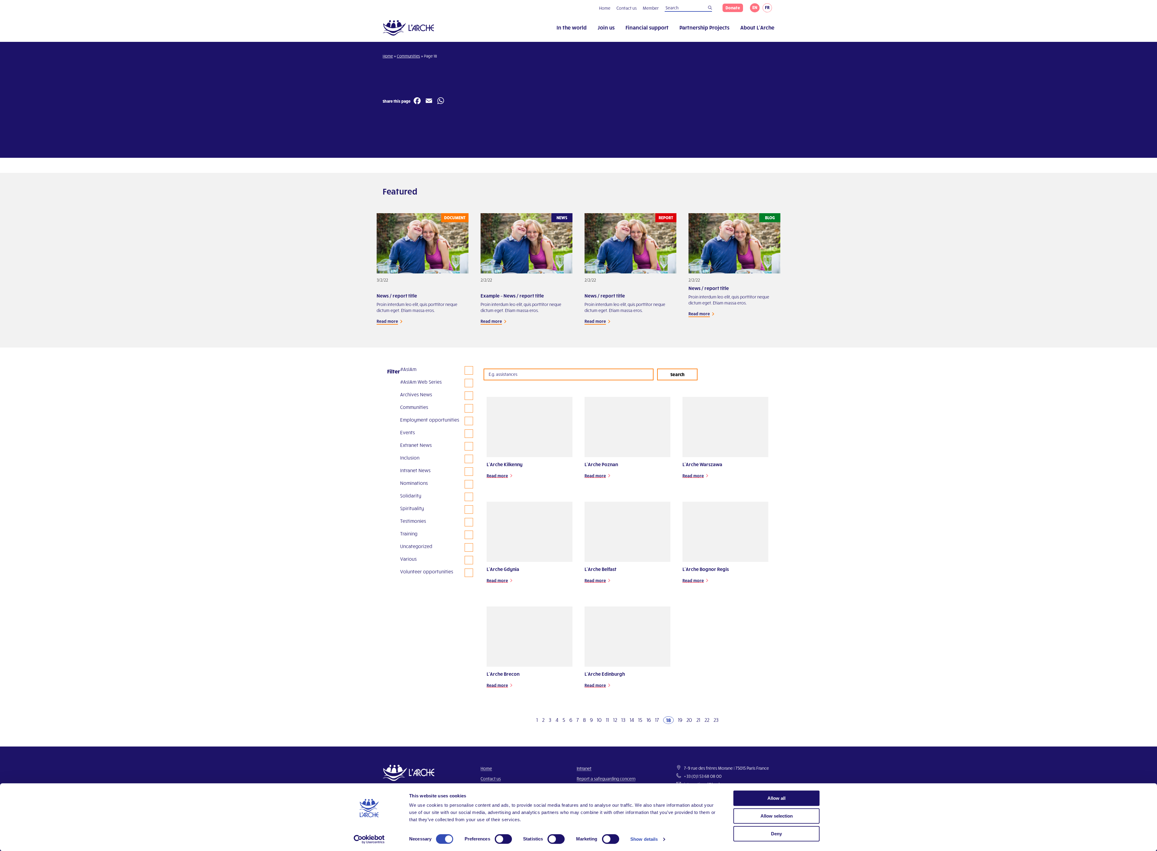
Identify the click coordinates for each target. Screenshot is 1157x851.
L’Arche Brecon (503, 674)
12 (615, 720)
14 (632, 720)
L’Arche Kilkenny (504, 464)
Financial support (647, 27)
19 (680, 720)
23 (716, 720)
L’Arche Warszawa (702, 464)
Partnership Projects (704, 27)
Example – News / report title (512, 295)
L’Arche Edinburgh (605, 674)
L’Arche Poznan (601, 464)
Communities (408, 56)
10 (599, 720)
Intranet (584, 768)
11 (607, 720)
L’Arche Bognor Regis (705, 569)
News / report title (397, 295)
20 (689, 720)
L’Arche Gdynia (503, 569)
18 (668, 720)
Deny (776, 833)
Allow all (776, 798)
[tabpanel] (423, 275)
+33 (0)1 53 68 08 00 (703, 776)
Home (604, 8)
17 (657, 720)
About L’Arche (757, 27)
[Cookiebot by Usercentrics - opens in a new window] (369, 839)
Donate (733, 7)
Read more (387, 321)
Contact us (626, 8)
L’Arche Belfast (600, 569)
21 (698, 720)
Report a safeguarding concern (606, 778)
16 (649, 720)
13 (623, 720)
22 (706, 720)
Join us (606, 27)
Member (651, 8)
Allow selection (776, 815)
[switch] (503, 839)
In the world (572, 27)
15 (640, 720)
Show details (644, 839)
